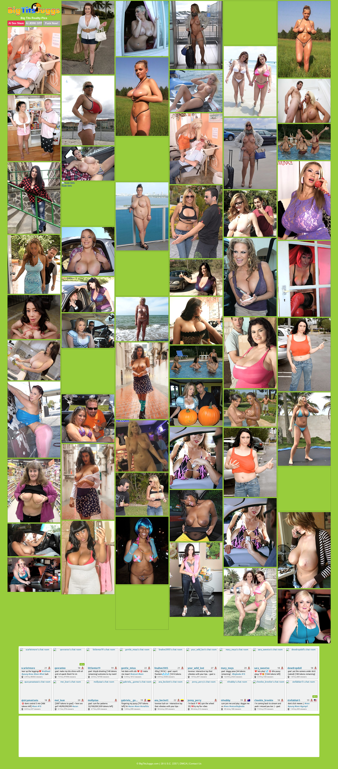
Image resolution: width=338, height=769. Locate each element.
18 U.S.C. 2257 (169, 763)
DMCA (183, 763)
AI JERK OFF (34, 23)
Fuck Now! (51, 23)
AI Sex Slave (16, 23)
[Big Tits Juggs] (34, 9)
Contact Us (195, 763)
